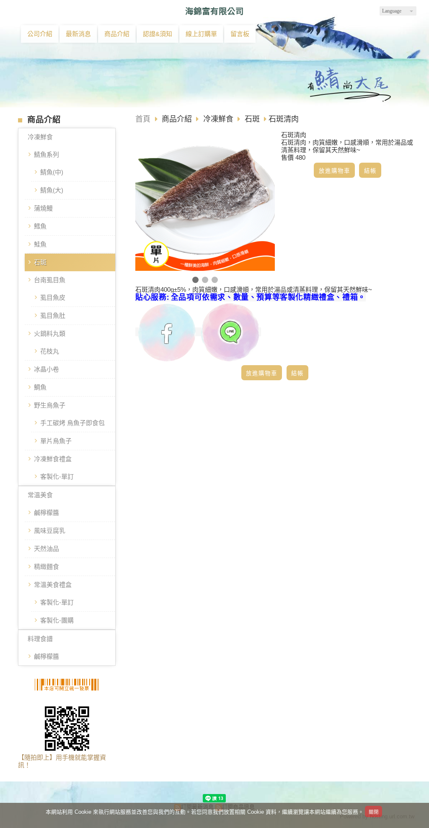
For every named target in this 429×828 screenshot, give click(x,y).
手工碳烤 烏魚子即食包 (72, 422)
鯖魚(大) (51, 190)
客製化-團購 (57, 620)
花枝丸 (49, 351)
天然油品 (46, 548)
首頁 (142, 119)
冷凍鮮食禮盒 (53, 458)
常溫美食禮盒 (53, 584)
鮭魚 (40, 244)
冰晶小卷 (46, 369)
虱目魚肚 (52, 315)
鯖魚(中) (51, 172)
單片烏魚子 (56, 440)
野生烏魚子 (49, 405)
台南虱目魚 (49, 279)
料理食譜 (40, 638)
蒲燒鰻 (43, 208)
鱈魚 (40, 226)
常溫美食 (40, 494)
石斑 (40, 262)
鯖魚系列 (46, 154)
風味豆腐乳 (49, 530)
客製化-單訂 (57, 476)
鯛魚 (40, 387)
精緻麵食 (46, 566)
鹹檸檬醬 (46, 512)
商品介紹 (178, 119)
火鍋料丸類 (49, 333)
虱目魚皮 (52, 297)
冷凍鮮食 (40, 136)
